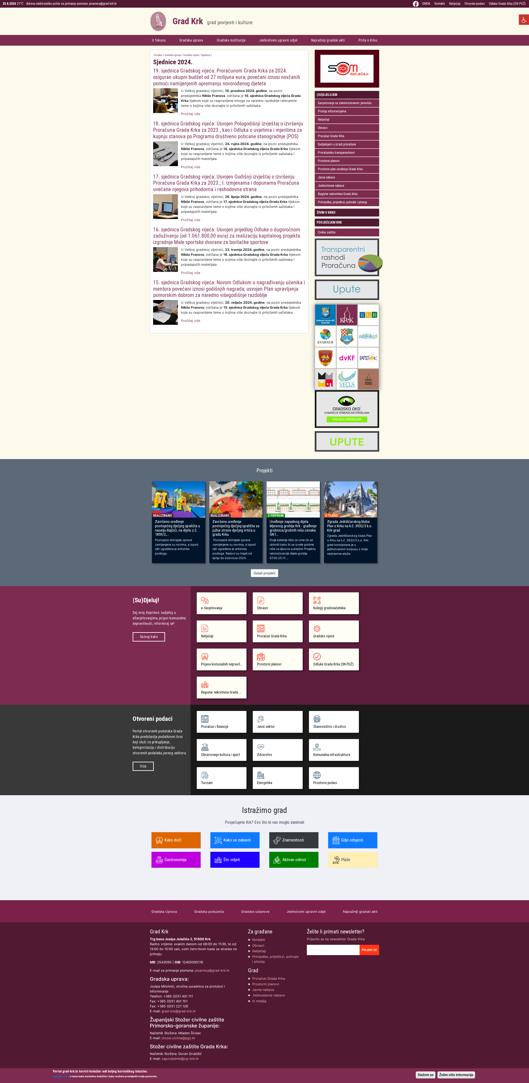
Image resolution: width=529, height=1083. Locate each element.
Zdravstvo (264, 755)
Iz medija (259, 1001)
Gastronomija (175, 859)
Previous (143, 524)
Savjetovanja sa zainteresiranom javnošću (345, 103)
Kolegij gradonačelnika (329, 608)
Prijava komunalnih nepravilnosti (224, 664)
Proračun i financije (214, 727)
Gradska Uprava (164, 911)
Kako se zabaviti (237, 840)
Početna (158, 55)
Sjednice (205, 55)
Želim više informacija (456, 1075)
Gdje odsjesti (352, 840)
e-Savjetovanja (211, 608)
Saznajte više (61, 1076)
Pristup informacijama (332, 111)
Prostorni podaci (325, 783)
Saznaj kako (149, 637)
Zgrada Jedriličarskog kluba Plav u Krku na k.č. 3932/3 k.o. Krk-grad (349, 526)
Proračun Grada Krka (331, 136)
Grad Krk (213, 21)
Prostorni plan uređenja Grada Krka (340, 169)
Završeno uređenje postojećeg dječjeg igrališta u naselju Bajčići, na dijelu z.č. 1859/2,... (177, 528)
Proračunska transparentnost (336, 153)
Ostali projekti (264, 573)
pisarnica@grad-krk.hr (103, 4)
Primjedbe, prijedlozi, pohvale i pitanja (342, 202)
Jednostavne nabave (331, 186)
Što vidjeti (231, 859)
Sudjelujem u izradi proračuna (337, 144)
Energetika (264, 783)
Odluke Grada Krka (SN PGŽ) (507, 4)
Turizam (207, 783)
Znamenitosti (293, 840)
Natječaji (454, 4)
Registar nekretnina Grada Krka (337, 194)
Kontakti (439, 4)
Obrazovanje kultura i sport (220, 755)
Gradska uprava (191, 40)
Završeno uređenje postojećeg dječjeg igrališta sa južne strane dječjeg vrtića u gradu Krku (235, 528)
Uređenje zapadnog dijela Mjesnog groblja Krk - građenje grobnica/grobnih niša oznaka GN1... (293, 528)
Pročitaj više (190, 114)
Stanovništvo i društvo (329, 727)
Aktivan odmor (294, 859)
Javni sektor (266, 727)
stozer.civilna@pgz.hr (178, 1038)
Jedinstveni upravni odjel (278, 40)
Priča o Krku (368, 40)
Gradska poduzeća (209, 911)
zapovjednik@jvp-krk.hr (180, 1059)
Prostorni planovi (329, 161)
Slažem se (426, 1075)
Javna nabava (326, 177)
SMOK (426, 4)
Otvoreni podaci (475, 4)
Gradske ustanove (255, 911)
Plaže (345, 859)
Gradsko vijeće (191, 55)
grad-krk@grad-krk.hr (179, 1011)
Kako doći (172, 840)
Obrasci (323, 128)
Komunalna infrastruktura (331, 755)
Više (143, 766)
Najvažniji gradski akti (328, 40)
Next (385, 524)
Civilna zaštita (326, 232)
